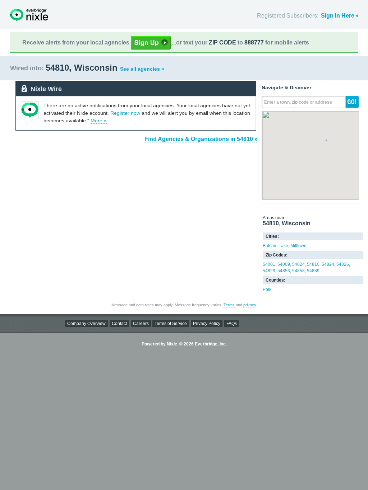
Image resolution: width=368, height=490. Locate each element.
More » (99, 120)
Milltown (298, 245)
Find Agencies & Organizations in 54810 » (201, 139)
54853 (283, 270)
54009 (283, 264)
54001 (269, 264)
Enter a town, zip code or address (298, 102)
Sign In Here (337, 16)
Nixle (29, 15)
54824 (328, 264)
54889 (313, 270)
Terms (229, 305)
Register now (125, 113)
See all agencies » (142, 69)
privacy (249, 305)
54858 (298, 270)
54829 (269, 270)
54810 (313, 264)
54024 (298, 264)
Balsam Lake (275, 245)
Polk (267, 289)
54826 (342, 264)
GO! (352, 102)
